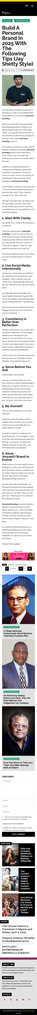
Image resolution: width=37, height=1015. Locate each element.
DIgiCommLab (29, 1011)
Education (7, 21)
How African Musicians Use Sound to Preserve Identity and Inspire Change (27, 905)
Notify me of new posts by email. (14, 830)
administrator (28, 70)
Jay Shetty (11, 564)
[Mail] (23, 999)
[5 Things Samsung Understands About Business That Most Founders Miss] (18, 599)
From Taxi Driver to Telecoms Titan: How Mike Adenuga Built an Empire (18, 765)
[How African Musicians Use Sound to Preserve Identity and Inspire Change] (10, 904)
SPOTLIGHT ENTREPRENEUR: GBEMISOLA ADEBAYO (15, 949)
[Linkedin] (17, 999)
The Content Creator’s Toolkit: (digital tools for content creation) (25, 880)
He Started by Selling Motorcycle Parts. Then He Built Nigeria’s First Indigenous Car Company (17, 699)
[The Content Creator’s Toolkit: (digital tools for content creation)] (10, 879)
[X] (29, 999)
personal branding (21, 564)
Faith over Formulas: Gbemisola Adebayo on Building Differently (27, 854)
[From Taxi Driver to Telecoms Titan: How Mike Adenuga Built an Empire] (18, 731)
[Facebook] (4, 999)
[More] (29, 569)
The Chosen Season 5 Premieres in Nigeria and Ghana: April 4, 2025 (17, 929)
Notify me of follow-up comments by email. (18, 828)
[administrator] (18, 70)
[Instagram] (10, 999)
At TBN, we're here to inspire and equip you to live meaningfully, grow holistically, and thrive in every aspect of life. (18, 970)
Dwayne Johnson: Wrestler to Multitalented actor (18, 939)
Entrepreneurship (22, 21)
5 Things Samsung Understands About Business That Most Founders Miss (18, 633)
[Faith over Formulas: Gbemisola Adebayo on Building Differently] (10, 854)
